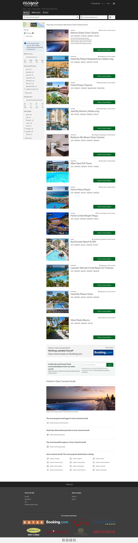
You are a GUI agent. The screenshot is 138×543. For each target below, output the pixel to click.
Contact (27, 496)
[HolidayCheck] (104, 522)
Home (24, 9)
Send (109, 365)
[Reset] (77, 17)
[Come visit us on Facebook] (63, 540)
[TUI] (81, 522)
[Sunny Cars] (33, 531)
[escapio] (31, 3)
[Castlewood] (81, 531)
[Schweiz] (57, 531)
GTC (26, 502)
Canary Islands (36, 9)
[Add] (66, 31)
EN (108, 3)
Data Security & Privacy (31, 504)
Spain (29, 9)
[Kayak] (33, 522)
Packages (37, 12)
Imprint (74, 499)
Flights (46, 12)
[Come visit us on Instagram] (67, 540)
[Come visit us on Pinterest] (70, 540)
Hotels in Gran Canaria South (49, 9)
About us (74, 496)
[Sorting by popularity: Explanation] (33, 33)
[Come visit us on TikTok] (74, 540)
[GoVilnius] (104, 531)
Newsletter (28, 499)
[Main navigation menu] (114, 3)
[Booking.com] (57, 522)
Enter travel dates (104, 50)
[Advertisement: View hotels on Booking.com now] (103, 352)
